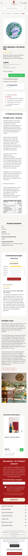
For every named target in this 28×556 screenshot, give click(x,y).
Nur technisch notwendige (14, 549)
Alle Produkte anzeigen (9, 369)
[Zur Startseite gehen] (14, 3)
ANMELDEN (14, 499)
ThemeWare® (14, 536)
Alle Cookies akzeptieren (14, 553)
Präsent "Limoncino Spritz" (12, 437)
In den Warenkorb (18, 75)
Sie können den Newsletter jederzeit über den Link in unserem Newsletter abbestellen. (14, 494)
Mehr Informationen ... (14, 542)
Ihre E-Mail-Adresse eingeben (12, 479)
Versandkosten (5, 532)
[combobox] (12, 8)
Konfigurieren (14, 545)
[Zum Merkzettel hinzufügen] (21, 431)
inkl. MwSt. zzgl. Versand (9, 67)
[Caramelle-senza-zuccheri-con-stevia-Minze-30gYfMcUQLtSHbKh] (14, 30)
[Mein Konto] (23, 3)
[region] (14, 30)
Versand (13, 453)
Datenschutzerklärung (14, 491)
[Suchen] (25, 8)
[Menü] (2, 3)
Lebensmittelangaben (9, 454)
